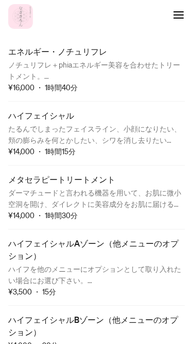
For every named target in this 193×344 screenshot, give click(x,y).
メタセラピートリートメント (61, 179)
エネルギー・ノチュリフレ (57, 51)
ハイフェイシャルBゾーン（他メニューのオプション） (93, 325)
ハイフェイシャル (41, 115)
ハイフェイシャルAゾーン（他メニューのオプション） (93, 249)
